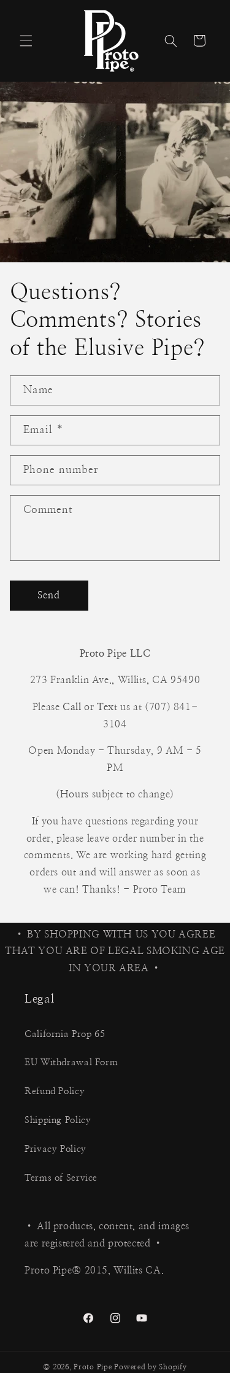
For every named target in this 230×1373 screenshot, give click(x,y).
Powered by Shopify (150, 1367)
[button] (26, 40)
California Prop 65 (65, 1034)
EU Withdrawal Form (71, 1062)
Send (48, 595)
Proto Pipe (93, 1367)
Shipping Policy (58, 1120)
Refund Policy (55, 1091)
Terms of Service (61, 1178)
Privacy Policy (55, 1149)
